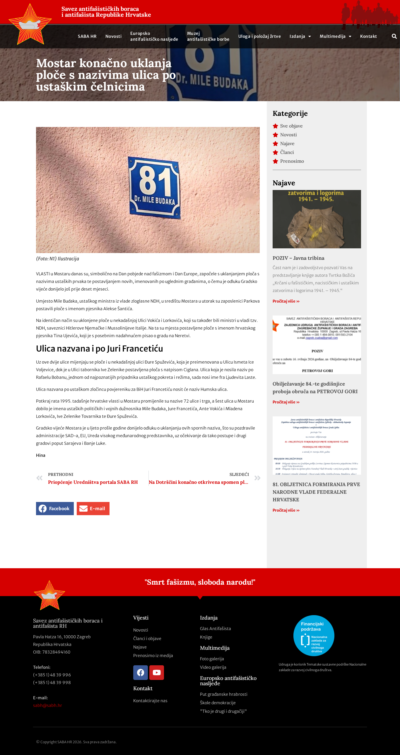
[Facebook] (140, 672)
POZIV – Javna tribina (298, 258)
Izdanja (297, 36)
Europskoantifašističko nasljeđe (154, 36)
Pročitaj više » (286, 301)
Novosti (113, 36)
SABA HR (87, 36)
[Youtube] (156, 672)
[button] (394, 36)
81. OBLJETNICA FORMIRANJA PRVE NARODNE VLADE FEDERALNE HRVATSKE (316, 492)
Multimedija (333, 36)
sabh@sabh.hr (47, 705)
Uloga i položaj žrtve (259, 36)
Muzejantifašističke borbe (208, 36)
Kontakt (368, 36)
